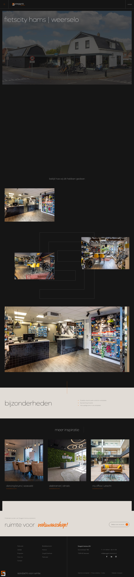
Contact (19, 560)
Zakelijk (19, 550)
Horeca (44, 550)
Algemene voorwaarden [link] (83, 573)
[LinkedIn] (111, 556)
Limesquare (119, 573)
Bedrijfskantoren (47, 546)
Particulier (20, 546)
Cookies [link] (103, 573)
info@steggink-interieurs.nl (109, 553)
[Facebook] (107, 556)
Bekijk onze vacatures (117, 524)
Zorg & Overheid (47, 553)
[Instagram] (116, 556)
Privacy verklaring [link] (95, 573)
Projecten (20, 553)
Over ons (20, 557)
